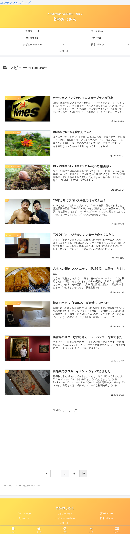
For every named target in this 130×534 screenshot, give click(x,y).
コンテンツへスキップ (15, 2)
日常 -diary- (106, 518)
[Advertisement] (65, 80)
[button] (120, 468)
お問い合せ (65, 523)
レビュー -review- (65, 518)
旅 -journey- (65, 513)
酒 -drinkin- (106, 513)
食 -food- (23, 518)
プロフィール (23, 513)
